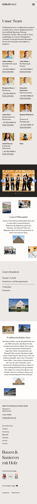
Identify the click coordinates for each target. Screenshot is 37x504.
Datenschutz (15, 493)
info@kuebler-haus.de (9, 418)
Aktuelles (5, 438)
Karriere (4, 440)
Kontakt (4, 443)
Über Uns (5, 435)
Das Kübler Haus (7, 426)
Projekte (5, 429)
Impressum (5, 493)
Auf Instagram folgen (8, 486)
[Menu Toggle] (33, 4)
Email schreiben (8, 72)
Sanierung (5, 432)
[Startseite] (9, 4)
